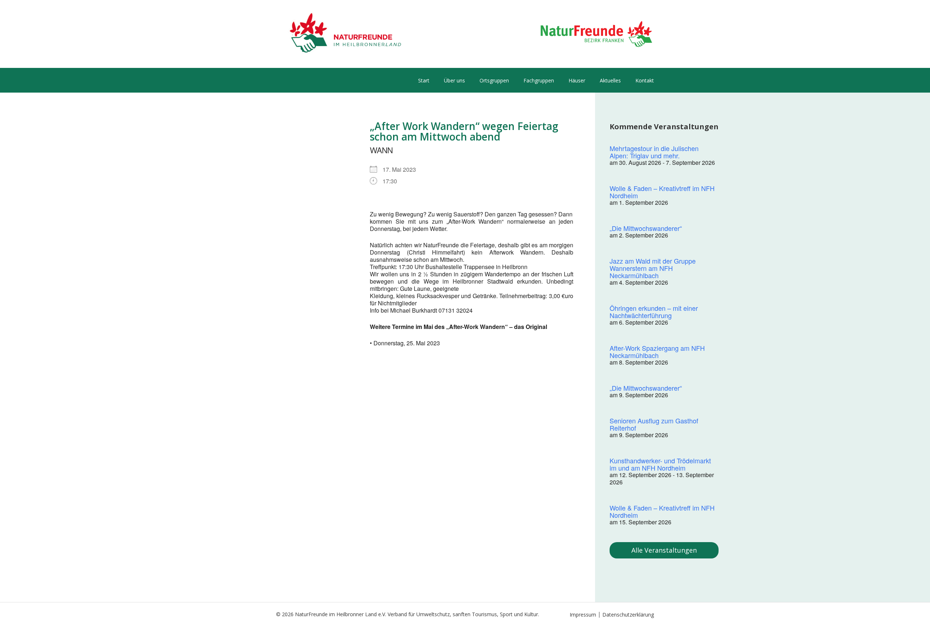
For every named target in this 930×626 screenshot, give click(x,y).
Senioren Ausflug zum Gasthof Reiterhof (654, 424)
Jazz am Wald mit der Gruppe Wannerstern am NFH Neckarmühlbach (653, 268)
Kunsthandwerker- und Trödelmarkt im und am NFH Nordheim (660, 464)
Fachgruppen (538, 80)
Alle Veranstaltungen (664, 550)
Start (423, 80)
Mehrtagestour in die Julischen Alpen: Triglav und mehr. (654, 152)
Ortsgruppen (494, 80)
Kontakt (644, 80)
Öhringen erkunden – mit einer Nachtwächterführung (654, 311)
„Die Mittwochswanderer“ (646, 228)
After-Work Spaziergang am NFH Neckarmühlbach (657, 351)
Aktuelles (610, 80)
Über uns (454, 80)
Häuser (577, 80)
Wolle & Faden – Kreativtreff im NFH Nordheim (662, 191)
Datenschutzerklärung (628, 614)
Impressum (583, 614)
